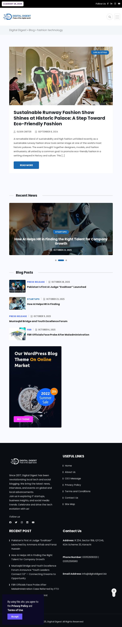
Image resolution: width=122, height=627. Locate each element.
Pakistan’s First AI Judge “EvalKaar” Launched (56, 287)
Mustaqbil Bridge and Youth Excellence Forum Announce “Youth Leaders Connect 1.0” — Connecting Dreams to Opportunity (33, 572)
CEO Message (73, 478)
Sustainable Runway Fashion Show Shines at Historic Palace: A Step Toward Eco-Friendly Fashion (59, 118)
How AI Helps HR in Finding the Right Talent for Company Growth (61, 241)
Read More (26, 165)
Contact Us (71, 497)
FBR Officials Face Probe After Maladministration (58, 334)
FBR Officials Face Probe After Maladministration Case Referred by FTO (35, 587)
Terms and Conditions (77, 491)
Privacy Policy (19, 605)
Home (68, 465)
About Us (70, 472)
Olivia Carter (24, 131)
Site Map (70, 504)
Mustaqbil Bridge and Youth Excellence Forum (38, 321)
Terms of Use (15, 610)
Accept (15, 616)
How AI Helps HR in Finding (43, 304)
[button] (56, 260)
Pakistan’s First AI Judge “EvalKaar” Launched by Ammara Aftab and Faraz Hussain (34, 544)
